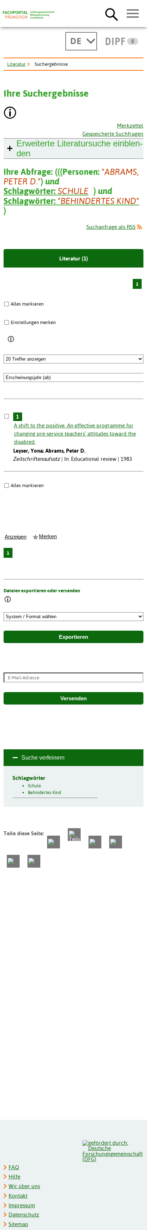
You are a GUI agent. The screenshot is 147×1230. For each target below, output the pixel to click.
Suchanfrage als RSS (111, 227)
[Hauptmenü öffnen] (132, 13)
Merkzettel (130, 126)
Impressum (22, 1205)
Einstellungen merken (33, 322)
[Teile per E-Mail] (13, 861)
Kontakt (18, 1196)
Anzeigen (15, 537)
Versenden (73, 698)
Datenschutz (24, 1215)
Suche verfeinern (43, 758)
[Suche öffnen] (111, 14)
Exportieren (73, 637)
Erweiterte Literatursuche (79, 148)
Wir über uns (24, 1186)
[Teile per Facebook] (53, 842)
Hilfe (14, 1177)
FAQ (14, 1167)
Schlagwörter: (46, 191)
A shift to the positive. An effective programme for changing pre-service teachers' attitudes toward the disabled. (75, 433)
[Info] (11, 339)
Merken (48, 536)
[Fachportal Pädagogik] (28, 15)
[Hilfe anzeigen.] (10, 113)
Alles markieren (27, 304)
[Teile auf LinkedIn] (115, 842)
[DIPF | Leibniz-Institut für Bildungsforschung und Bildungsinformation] (121, 41)
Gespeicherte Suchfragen (112, 134)
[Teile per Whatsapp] (94, 842)
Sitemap (18, 1224)
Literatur (16, 64)
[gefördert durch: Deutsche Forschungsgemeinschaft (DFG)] (112, 1150)
